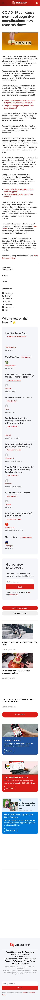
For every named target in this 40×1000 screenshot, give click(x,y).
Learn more (10, 830)
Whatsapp (9, 304)
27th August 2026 (9, 678)
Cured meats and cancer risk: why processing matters (16, 672)
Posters (8, 961)
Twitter (8, 296)
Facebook (9, 293)
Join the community (20, 608)
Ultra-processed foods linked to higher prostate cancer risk (18, 700)
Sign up (9, 751)
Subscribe (20, 587)
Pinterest (8, 299)
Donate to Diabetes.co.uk (20, 956)
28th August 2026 (9, 650)
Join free (9, 788)
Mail (6, 310)
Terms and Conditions (20, 963)
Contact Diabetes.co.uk (20, 954)
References (17, 961)
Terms (29, 592)
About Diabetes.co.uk (14, 952)
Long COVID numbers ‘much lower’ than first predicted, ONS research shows (19, 101)
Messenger (9, 307)
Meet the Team (30, 959)
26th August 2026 (9, 707)
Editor (4, 282)
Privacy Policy (13, 594)
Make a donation (20, 613)
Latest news (20, 714)
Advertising (29, 952)
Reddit (7, 301)
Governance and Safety (13, 959)
